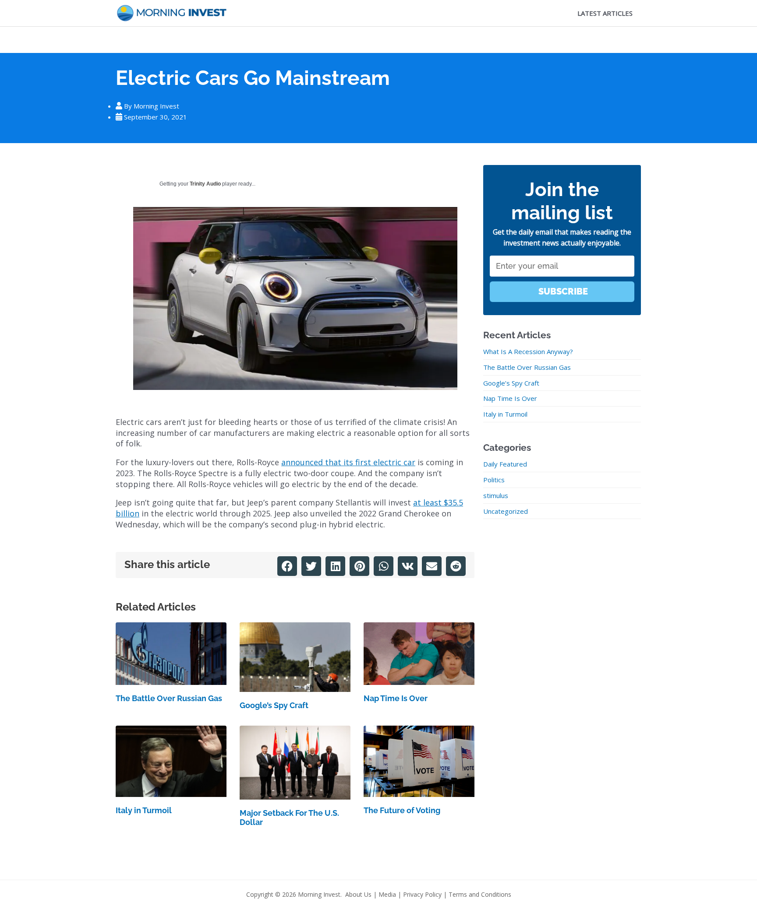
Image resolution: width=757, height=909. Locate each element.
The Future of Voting (402, 810)
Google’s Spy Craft (274, 705)
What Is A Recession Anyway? (528, 351)
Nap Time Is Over (396, 698)
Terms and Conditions (480, 894)
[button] (287, 566)
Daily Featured (505, 464)
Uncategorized (505, 511)
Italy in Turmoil (144, 810)
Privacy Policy (422, 894)
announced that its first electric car (348, 462)
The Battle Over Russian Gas (169, 698)
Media (387, 894)
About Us (358, 894)
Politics (494, 479)
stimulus (495, 495)
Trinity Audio (205, 184)
